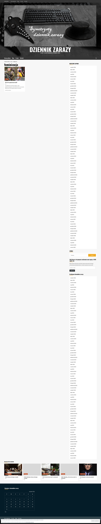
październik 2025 (73, 90)
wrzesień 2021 (73, 205)
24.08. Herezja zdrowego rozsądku (11, 477)
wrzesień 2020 (73, 233)
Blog (18, 1)
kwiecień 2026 (73, 76)
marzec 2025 (73, 107)
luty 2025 (72, 109)
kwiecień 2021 (73, 216)
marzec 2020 (73, 247)
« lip (5, 511)
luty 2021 (72, 221)
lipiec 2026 (72, 69)
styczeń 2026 (73, 83)
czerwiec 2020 (73, 240)
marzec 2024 (73, 135)
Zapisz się (72, 270)
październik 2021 (73, 202)
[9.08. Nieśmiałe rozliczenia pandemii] (88, 469)
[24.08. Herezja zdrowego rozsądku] (13, 469)
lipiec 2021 (72, 209)
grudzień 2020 (73, 226)
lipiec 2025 (72, 97)
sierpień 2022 (73, 179)
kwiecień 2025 (73, 104)
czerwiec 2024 (73, 128)
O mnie (21, 1)
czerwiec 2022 (73, 184)
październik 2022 (73, 174)
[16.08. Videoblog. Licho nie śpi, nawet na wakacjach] (69, 469)
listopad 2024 (73, 116)
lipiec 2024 (72, 125)
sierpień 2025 (73, 95)
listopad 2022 (73, 172)
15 (28, 501)
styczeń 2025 (73, 111)
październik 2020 (73, 230)
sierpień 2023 (73, 151)
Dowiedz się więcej (8, 90)
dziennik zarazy (50, 49)
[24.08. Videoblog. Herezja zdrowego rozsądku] (32, 469)
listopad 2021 (73, 200)
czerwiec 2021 (73, 212)
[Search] (96, 58)
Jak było (7, 79)
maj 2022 (72, 186)
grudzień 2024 (73, 114)
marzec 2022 (73, 191)
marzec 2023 (73, 163)
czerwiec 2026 (73, 71)
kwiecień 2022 (73, 188)
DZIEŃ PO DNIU (45, 473)
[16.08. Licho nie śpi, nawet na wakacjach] (50, 469)
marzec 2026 (73, 79)
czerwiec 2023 (73, 156)
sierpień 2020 (73, 235)
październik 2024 (73, 118)
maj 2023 (72, 158)
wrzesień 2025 (73, 93)
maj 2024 (72, 130)
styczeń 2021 (73, 223)
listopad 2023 (73, 144)
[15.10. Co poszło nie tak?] (14, 74)
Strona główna (13, 1)
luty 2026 (72, 81)
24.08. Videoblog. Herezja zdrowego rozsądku (30, 477)
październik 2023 (73, 146)
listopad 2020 (73, 228)
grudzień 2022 (73, 170)
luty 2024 (72, 137)
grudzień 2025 (73, 86)
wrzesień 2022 (73, 177)
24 (6, 506)
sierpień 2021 (73, 207)
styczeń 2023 (73, 167)
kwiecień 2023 (73, 160)
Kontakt (25, 1)
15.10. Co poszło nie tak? (11, 82)
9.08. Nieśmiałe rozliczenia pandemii (87, 477)
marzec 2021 (73, 219)
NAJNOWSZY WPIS (8, 473)
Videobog (25, 473)
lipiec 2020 (72, 238)
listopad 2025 (73, 88)
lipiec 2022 (72, 181)
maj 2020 (72, 242)
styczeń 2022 (73, 195)
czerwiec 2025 (73, 100)
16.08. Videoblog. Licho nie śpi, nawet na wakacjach (69, 477)
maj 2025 (72, 102)
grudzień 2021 (73, 198)
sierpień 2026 (73, 67)
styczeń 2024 (73, 139)
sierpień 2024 (73, 123)
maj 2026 (72, 74)
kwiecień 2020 (73, 245)
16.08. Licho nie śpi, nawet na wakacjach (50, 477)
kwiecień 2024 (73, 132)
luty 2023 (72, 165)
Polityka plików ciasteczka (30, 522)
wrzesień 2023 (73, 149)
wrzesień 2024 (73, 121)
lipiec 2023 (72, 153)
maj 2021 (72, 214)
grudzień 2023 (73, 142)
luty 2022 (72, 193)
